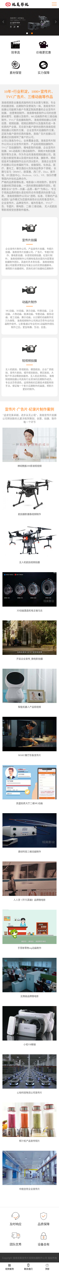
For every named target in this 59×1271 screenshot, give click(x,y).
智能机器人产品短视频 (29, 707)
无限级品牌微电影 (29, 996)
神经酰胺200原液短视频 (30, 466)
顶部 (47, 1269)
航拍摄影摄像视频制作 (29, 514)
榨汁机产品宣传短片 (29, 1141)
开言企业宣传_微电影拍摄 (29, 659)
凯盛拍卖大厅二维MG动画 (29, 803)
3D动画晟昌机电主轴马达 (29, 610)
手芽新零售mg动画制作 (29, 948)
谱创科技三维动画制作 (29, 851)
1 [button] (27, 33)
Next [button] (55, 22)
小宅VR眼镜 (29, 1044)
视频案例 (9, 1269)
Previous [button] (3, 22)
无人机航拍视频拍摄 (29, 562)
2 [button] (32, 33)
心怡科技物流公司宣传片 (29, 1092)
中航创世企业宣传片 (29, 1189)
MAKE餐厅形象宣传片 (29, 755)
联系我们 (28, 1269)
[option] (29, 22)
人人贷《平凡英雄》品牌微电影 (29, 900)
